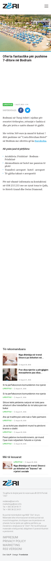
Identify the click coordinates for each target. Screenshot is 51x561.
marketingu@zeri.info (12, 504)
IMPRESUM (10, 537)
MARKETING (11, 545)
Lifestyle (7, 105)
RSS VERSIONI (12, 549)
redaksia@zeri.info (11, 501)
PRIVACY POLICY (14, 541)
